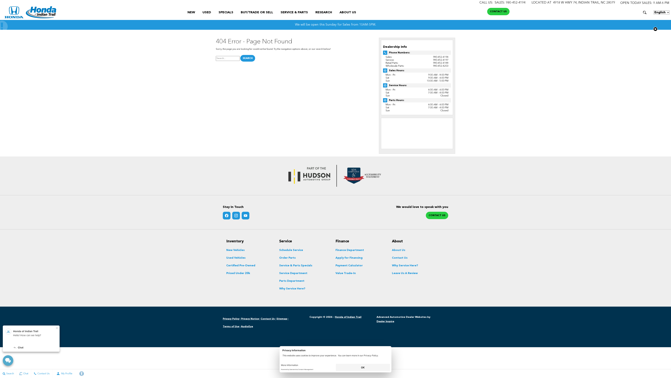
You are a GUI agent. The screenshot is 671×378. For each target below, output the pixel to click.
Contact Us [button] (498, 11)
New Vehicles (235, 250)
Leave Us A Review (405, 273)
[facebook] (226, 215)
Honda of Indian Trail (348, 317)
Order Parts (287, 258)
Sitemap (281, 319)
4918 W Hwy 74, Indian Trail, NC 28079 (584, 2)
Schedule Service (291, 250)
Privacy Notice (250, 319)
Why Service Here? (292, 288)
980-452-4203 (440, 66)
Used (207, 12)
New (191, 12)
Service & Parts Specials (295, 265)
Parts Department (291, 281)
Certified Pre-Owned (240, 265)
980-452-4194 (440, 57)
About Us (348, 12)
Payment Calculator (349, 265)
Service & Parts (294, 12)
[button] (644, 12)
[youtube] (245, 215)
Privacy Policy (231, 319)
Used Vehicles (236, 258)
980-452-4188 (440, 63)
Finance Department (350, 250)
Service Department (293, 273)
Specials (226, 12)
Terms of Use (231, 326)
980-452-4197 (440, 60)
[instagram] (236, 215)
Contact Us (399, 258)
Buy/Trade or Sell (257, 12)
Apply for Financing (349, 258)
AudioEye (247, 326)
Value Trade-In (346, 273)
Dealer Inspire (385, 321)
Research (323, 12)
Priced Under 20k (238, 273)
